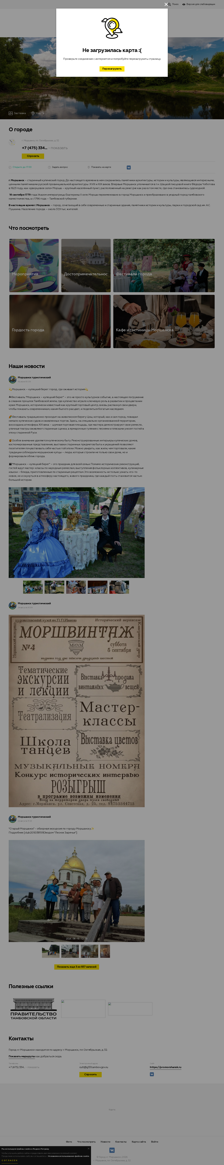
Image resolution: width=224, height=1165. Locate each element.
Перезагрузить (112, 69)
